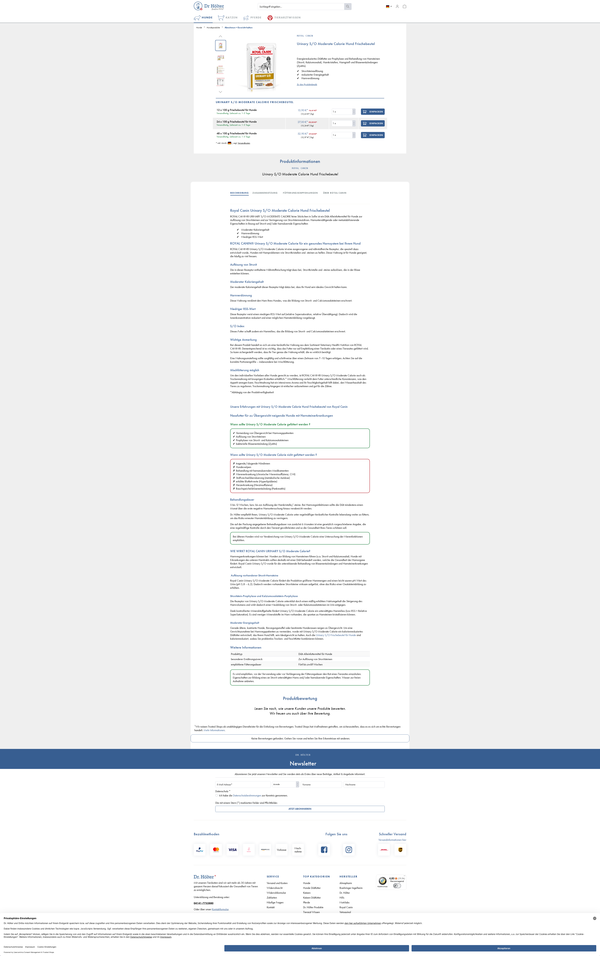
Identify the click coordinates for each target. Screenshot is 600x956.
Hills (342, 897)
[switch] (397, 885)
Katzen (306, 892)
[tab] (241, 193)
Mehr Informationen (214, 730)
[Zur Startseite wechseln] (209, 6)
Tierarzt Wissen (311, 912)
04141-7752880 (203, 903)
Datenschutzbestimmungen (247, 795)
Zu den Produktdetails (307, 84)
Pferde (306, 902)
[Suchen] (348, 6)
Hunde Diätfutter (312, 888)
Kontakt (271, 907)
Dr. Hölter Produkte (313, 907)
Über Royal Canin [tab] (334, 192)
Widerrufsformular (276, 892)
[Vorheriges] (220, 36)
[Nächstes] (220, 91)
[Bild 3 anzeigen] (220, 69)
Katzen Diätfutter (312, 897)
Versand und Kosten (277, 883)
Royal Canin (346, 907)
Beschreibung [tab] (239, 192)
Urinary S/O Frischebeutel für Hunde (336, 635)
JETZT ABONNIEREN (299, 808)
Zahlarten (272, 897)
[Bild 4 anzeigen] (220, 82)
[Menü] (404, 876)
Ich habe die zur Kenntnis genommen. (253, 795)
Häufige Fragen (275, 902)
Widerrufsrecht (274, 888)
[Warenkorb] (404, 6)
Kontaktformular (220, 909)
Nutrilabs (344, 902)
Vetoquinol (345, 912)
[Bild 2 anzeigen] (220, 57)
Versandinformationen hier (392, 840)
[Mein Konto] (397, 6)
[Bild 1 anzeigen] (220, 45)
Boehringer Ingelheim (351, 888)
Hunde (306, 883)
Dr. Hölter (345, 892)
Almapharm (346, 883)
